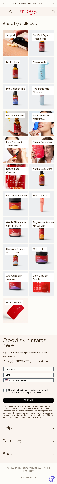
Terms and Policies (29, 477)
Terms (38, 417)
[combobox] (7, 380)
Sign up (28, 400)
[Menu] (3, 11)
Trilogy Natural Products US (27, 468)
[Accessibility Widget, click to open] (52, 479)
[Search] (10, 11)
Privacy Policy (27, 417)
